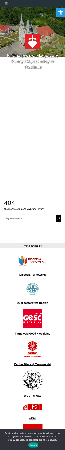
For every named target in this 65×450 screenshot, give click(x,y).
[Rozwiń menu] (11, 3)
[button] (60, 12)
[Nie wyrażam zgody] (60, 439)
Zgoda (33, 445)
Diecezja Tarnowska (32, 274)
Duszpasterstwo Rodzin (32, 303)
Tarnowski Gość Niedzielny (32, 333)
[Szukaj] (58, 218)
